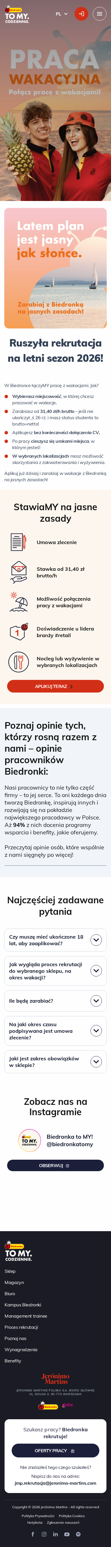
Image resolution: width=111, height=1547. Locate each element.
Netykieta (34, 1522)
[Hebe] (67, 1405)
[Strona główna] (18, 1250)
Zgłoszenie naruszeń (63, 1522)
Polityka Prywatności (38, 1516)
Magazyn (14, 1282)
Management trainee (26, 1316)
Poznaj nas (15, 1338)
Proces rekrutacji (21, 1327)
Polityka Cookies (72, 1516)
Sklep (10, 1271)
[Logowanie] (81, 14)
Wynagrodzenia (21, 1349)
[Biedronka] (48, 1405)
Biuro (10, 1293)
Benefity (13, 1361)
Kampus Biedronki (23, 1305)
